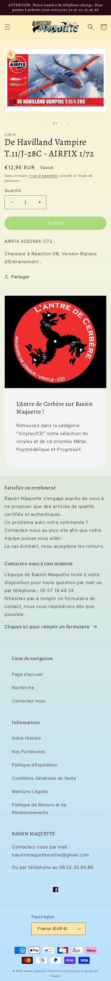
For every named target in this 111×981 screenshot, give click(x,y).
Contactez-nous (28, 700)
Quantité (12, 190)
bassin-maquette (35, 970)
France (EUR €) (53, 928)
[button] (7, 26)
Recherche (23, 687)
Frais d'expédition (44, 175)
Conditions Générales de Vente (44, 778)
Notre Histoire (26, 737)
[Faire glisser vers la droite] (68, 123)
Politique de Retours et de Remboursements (39, 808)
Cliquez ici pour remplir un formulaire (47, 627)
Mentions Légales (30, 791)
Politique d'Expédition (34, 764)
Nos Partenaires (28, 751)
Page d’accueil (27, 674)
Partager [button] (20, 276)
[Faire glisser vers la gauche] (42, 123)
